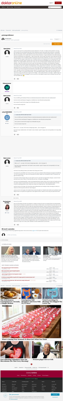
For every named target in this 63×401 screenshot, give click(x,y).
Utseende (21, 367)
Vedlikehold (4, 391)
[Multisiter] (14, 79)
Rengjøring (4, 389)
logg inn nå (34, 230)
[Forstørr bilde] (23, 75)
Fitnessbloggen (45, 375)
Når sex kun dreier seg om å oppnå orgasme (11, 270)
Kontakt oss (35, 367)
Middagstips (34, 391)
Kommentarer (24, 384)
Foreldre (14, 381)
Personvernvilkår (28, 367)
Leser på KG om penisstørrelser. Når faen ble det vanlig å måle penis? (16, 280)
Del (52, 39)
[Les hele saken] (10, 250)
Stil (42, 384)
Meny (4, 7)
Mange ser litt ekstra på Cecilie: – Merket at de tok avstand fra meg (9, 256)
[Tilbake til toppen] (31, 364)
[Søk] (61, 7)
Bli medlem (58, 2)
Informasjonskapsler (42, 367)
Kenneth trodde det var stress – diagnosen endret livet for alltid (30, 256)
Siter (18, 78)
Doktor (31, 373)
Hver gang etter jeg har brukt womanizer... (10, 267)
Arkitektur (4, 384)
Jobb (23, 387)
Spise (33, 387)
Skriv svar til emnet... (12, 234)
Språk (16, 367)
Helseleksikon (23, 375)
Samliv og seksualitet (15, 39)
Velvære (39, 375)
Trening (34, 375)
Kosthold (29, 375)
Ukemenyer (34, 384)
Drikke (33, 389)
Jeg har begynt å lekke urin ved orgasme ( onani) (12, 274)
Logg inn (51, 2)
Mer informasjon (55, 397)
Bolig (3, 381)
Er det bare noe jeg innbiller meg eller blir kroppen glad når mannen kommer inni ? (18, 277)
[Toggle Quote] (15, 114)
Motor (53, 381)
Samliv (23, 389)
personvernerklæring (14, 399)
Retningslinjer (17, 7)
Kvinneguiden (25, 381)
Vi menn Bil (54, 384)
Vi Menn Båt (54, 387)
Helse (18, 375)
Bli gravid (14, 384)
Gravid (13, 386)
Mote (43, 381)
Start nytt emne (47, 43)
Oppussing (4, 387)
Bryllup (43, 389)
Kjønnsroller (24, 386)
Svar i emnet (57, 43)
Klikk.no (36, 378)
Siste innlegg (10, 7)
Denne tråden (56, 7)
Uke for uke (14, 389)
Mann (43, 387)
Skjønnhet (44, 386)
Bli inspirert (4, 386)
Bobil (53, 391)
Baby (13, 391)
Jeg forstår (55, 394)
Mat (33, 381)
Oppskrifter (34, 386)
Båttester (53, 389)
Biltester (53, 386)
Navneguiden (14, 387)
